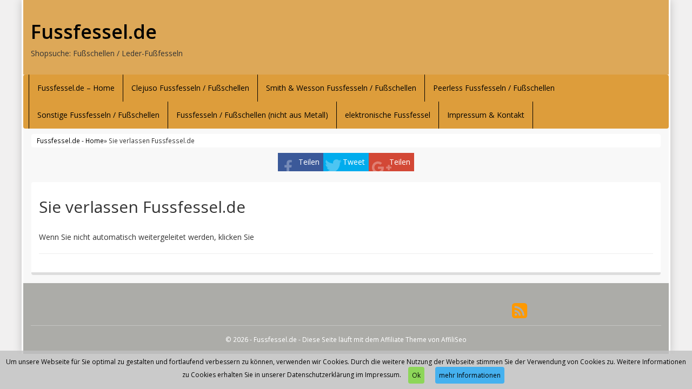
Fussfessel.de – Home (76, 88)
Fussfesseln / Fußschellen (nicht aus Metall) (252, 115)
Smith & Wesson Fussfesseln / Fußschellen (341, 88)
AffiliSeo (454, 339)
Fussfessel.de (94, 32)
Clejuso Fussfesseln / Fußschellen (190, 88)
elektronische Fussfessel (387, 115)
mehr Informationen (470, 375)
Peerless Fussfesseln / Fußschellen (494, 88)
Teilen (309, 162)
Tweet (354, 162)
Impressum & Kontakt (485, 115)
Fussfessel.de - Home (70, 140)
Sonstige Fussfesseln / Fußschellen (98, 115)
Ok (416, 375)
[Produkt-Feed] (519, 310)
